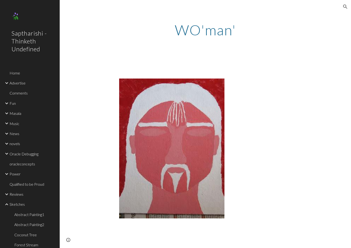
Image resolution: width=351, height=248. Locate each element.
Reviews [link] (16, 194)
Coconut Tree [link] (25, 234)
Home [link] (15, 73)
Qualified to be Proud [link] (27, 184)
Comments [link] (19, 93)
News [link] (14, 133)
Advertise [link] (18, 83)
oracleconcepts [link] (22, 164)
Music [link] (14, 123)
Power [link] (15, 174)
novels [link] (15, 143)
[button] (345, 6)
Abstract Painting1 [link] (29, 214)
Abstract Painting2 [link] (29, 224)
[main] (205, 30)
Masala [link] (15, 113)
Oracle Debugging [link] (24, 154)
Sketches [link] (17, 204)
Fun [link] (13, 103)
